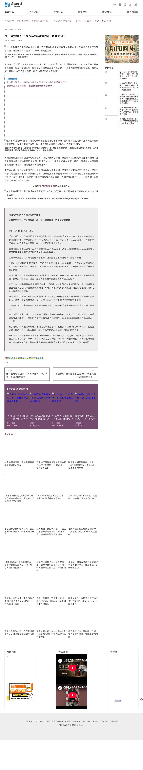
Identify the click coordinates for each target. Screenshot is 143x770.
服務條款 (59, 721)
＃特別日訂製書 (83, 20)
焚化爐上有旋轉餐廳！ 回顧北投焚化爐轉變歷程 (29, 85)
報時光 (11, 29)
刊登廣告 (28, 721)
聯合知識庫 (133, 12)
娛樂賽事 (9, 12)
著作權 (67, 721)
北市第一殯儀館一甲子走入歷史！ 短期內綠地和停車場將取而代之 (38, 82)
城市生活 (58, 12)
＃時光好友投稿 (103, 20)
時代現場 (33, 12)
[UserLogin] (130, 4)
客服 (41, 721)
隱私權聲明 (76, 721)
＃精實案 (9, 20)
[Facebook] (120, 4)
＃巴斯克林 (23, 20)
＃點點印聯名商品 (41, 20)
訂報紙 (95, 721)
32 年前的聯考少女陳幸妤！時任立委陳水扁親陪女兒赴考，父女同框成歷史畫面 (129, 86)
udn (6, 29)
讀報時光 (82, 12)
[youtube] (115, 4)
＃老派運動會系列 (62, 20)
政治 (6, 362)
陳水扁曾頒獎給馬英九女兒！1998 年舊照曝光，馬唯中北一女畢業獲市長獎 (129, 111)
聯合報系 (86, 721)
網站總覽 (114, 721)
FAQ (36, 721)
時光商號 (107, 12)
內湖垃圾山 (47, 185)
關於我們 (104, 721)
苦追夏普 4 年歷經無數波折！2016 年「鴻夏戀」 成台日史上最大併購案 (129, 75)
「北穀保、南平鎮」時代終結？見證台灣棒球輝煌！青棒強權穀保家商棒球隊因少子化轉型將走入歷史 (129, 99)
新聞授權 (50, 721)
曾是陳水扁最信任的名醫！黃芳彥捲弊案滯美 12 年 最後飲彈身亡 (129, 121)
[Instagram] (125, 4)
